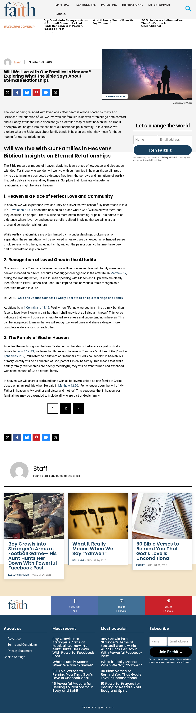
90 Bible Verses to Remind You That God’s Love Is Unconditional (162, 23)
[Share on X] (7, 92)
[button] (188, 9)
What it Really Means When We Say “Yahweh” (112, 21)
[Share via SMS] (46, 92)
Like (74, 597)
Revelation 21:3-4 (21, 210)
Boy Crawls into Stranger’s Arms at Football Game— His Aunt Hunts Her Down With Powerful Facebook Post (65, 24)
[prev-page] (45, 32)
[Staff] (8, 62)
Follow (121, 597)
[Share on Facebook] (17, 92)
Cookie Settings (14, 657)
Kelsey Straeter (18, 574)
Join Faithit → (162, 150)
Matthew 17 (118, 273)
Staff (16, 62)
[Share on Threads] (55, 92)
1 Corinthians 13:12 (36, 307)
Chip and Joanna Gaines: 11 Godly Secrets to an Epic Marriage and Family (70, 298)
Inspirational (115, 96)
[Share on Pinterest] (36, 92)
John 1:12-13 (25, 351)
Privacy (159, 160)
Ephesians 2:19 (14, 356)
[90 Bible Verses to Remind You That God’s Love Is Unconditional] (162, 516)
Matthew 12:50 (68, 385)
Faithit (140, 565)
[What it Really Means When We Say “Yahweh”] (98, 516)
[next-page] (52, 32)
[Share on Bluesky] (27, 92)
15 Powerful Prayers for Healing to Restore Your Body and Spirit (72, 687)
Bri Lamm (78, 560)
